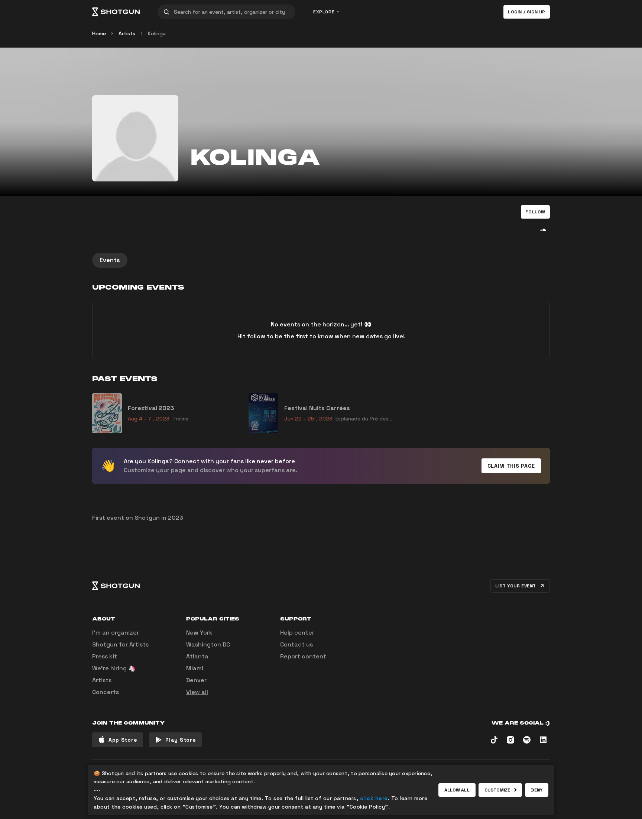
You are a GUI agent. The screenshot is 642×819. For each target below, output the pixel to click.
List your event (515, 586)
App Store (122, 739)
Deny (536, 790)
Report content (303, 656)
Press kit (104, 656)
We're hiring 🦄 (114, 668)
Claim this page (511, 465)
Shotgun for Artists (120, 644)
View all (197, 692)
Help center (297, 632)
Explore (323, 12)
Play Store (180, 739)
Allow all (457, 790)
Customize (497, 790)
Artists (127, 33)
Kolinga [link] (157, 33)
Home (99, 33)
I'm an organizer (115, 632)
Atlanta (197, 656)
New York (199, 632)
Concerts (105, 692)
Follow (535, 212)
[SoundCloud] (543, 229)
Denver (196, 680)
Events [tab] (110, 260)
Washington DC (208, 644)
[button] (535, 212)
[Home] (116, 11)
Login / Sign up (526, 12)
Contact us (296, 644)
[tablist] (321, 260)
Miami (194, 668)
